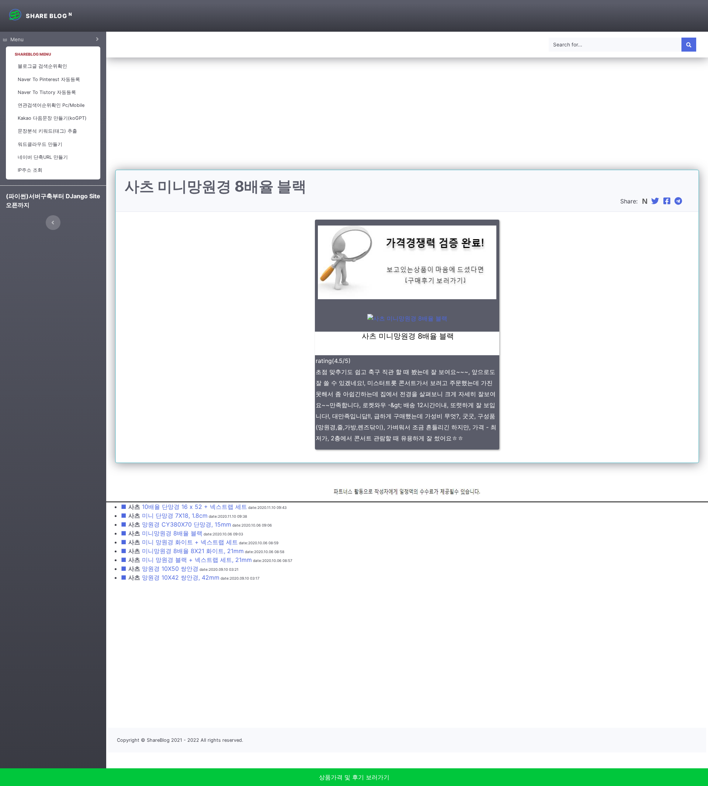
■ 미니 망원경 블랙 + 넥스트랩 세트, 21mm (186, 559)
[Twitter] (656, 201)
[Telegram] (679, 201)
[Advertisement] (407, 118)
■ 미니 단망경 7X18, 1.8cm (164, 515)
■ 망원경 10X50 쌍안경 (159, 568)
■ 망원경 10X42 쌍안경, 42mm (170, 577)
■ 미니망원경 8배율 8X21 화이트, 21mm (182, 551)
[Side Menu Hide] (53, 222)
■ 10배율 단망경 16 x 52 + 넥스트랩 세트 (184, 506)
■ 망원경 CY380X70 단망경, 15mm (176, 524)
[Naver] (645, 201)
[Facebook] (668, 201)
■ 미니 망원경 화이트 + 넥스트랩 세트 (179, 542)
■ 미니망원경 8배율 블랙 (161, 533)
